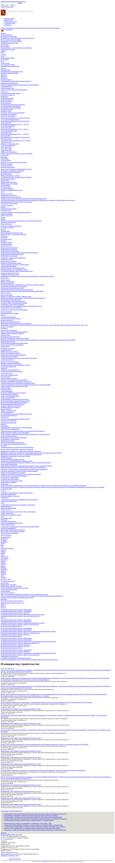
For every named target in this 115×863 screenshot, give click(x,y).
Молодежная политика (8, 524)
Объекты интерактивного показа (11, 515)
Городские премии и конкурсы (10, 496)
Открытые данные (6, 242)
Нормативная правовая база (9, 83)
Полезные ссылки (6, 79)
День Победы (8, 29)
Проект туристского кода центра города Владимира (16, 153)
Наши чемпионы (6, 506)
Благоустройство (6, 409)
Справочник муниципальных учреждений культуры (17, 493)
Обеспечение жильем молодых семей (12, 288)
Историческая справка (7, 58)
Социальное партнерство (8, 366)
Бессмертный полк (6, 35)
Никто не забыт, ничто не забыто (11, 39)
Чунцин (3, 564)
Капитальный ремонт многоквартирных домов (15, 401)
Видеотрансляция (6, 244)
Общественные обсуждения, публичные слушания (16, 202)
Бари (2, 545)
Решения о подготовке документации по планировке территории (21, 474)
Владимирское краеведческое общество (13, 104)
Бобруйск (4, 568)
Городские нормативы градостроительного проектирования (19, 471)
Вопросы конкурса (6, 101)
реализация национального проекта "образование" (16, 619)
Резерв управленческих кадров (10, 175)
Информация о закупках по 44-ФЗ (11, 586)
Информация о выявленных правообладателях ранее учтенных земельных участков (26, 466)
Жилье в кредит (5, 293)
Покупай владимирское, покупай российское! (15, 338)
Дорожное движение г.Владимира (11, 406)
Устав (2, 56)
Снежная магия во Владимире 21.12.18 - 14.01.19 (16, 140)
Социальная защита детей (9, 501)
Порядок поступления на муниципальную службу (16, 169)
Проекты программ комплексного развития (14, 402)
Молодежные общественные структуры (13, 530)
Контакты (4, 75)
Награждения (5, 180)
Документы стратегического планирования (14, 310)
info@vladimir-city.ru (7, 854)
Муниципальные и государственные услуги (14, 269)
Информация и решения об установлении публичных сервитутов (21, 451)
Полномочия (5, 158)
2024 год (3, 606)
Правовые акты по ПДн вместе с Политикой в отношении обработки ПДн (24, 198)
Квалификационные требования (11, 172)
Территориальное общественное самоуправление (16, 81)
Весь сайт (6, 5)
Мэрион (3, 551)
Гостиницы (4, 519)
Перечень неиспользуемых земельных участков (15, 365)
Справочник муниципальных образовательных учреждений (19, 499)
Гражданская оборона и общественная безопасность (17, 271)
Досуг (2, 516)
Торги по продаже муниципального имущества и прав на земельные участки (24, 594)
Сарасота (3, 550)
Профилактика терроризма (9, 249)
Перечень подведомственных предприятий (14, 380)
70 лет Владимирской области (10, 119)
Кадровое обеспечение (8, 167)
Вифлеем (3, 572)
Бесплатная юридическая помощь (11, 299)
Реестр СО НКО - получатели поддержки (13, 234)
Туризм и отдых (6, 509)
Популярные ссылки (7, 811)
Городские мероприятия (8, 116)
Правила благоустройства (9, 482)
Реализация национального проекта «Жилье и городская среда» (20, 655)
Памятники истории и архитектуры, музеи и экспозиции (18, 511)
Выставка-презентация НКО (9, 73)
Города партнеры (6, 535)
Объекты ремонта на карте (9, 378)
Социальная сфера (6, 489)
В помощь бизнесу (6, 350)
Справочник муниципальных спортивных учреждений (18, 505)
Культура (3, 491)
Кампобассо (4, 542)
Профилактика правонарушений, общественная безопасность (20, 252)
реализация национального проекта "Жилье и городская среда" (20, 616)
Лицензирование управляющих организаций (14, 399)
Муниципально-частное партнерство (12, 442)
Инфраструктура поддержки (9, 351)
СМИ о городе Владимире (9, 152)
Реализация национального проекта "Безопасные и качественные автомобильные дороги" (28, 631)
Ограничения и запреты (8, 179)
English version (5, 1)
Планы (3, 217)
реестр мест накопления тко (9, 375)
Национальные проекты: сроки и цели (12, 603)
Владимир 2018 (5, 135)
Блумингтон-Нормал (7, 548)
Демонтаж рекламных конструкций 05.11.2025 (15, 419)
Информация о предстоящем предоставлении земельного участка (21, 709)
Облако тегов (18, 811)
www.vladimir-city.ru (7, 839)
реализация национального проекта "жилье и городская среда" (20, 624)
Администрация (6, 160)
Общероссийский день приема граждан (13, 268)
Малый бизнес (8, 20)
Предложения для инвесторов (10, 439)
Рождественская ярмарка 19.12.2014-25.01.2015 (15, 121)
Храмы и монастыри (7, 513)
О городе (3, 54)
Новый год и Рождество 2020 (10, 144)
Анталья (3, 574)
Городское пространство (8, 521)
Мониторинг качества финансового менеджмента (16, 323)
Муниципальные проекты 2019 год (11, 648)
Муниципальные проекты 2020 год (11, 636)
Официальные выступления (9, 183)
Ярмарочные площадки (8, 341)
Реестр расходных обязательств (10, 322)
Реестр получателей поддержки (10, 353)
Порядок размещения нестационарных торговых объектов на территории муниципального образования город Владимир (38, 340)
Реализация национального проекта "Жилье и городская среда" (20, 633)
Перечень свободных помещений (11, 363)
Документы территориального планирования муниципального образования (24, 469)
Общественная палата (7, 88)
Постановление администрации (10, 93)
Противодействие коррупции (10, 251)
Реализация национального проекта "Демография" (16, 630)
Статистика (18, 834)
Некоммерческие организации (10, 66)
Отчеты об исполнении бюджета (11, 318)
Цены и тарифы (5, 388)
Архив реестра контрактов (9, 589)
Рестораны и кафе (6, 518)
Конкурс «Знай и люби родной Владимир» (14, 89)
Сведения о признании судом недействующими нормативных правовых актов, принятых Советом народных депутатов (37, 200)
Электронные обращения (8, 266)
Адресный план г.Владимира (10, 479)
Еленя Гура (4, 556)
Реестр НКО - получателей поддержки (12, 531)
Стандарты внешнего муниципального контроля (16, 212)
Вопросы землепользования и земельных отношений (17, 449)
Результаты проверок (7, 188)
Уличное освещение (7, 412)
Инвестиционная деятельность (10, 429)
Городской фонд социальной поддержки (13, 301)
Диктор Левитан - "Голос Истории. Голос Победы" (16, 48)
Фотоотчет (4, 76)
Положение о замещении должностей (12, 171)
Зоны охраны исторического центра (12, 480)
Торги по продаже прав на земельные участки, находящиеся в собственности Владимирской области (32, 596)
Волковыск (4, 569)
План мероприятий (6, 100)
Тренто (3, 543)
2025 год (3, 604)
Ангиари (3, 540)
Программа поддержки (8, 348)
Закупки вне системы (7, 592)
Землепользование (6, 457)
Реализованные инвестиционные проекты (14, 437)
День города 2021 (6, 147)
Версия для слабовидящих (18, 1)
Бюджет (3, 315)
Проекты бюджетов (7, 320)
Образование (5, 497)
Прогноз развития (6, 311)
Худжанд (3, 577)
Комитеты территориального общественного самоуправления (20, 85)
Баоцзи (3, 566)
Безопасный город (6, 245)
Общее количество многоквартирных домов (14, 386)
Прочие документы (7, 214)
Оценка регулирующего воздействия (12, 345)
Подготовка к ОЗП (6, 373)
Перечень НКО (5, 70)
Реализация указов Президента (10, 336)
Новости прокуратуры (7, 281)
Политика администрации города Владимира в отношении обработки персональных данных (29, 659)
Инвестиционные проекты (9, 436)
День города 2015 (6, 123)
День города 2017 (6, 132)
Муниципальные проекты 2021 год (11, 626)
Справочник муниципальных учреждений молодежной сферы (20, 526)
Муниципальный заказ (8, 581)
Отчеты (3, 219)
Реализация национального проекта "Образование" (16, 628)
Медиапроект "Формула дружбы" (11, 108)
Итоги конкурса (6, 103)
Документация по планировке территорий (14, 476)
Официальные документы (9, 182)
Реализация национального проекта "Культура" (15, 634)
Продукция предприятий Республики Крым (14, 343)
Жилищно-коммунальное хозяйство (12, 371)
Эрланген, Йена (6, 537)
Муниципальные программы (10, 313)
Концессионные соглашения (9, 394)
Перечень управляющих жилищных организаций (16, 381)
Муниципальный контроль (9, 415)
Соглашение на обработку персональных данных (16, 658)
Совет (2, 192)
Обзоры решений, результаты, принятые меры (15, 264)
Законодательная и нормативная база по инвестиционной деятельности (23, 431)
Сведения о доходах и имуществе (11, 197)
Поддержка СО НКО (7, 227)
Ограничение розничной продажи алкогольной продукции (19, 358)
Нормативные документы (9, 208)
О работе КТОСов (6, 86)
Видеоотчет (4, 78)
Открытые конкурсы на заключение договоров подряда (18, 383)
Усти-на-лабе (5, 558)
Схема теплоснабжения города (10, 396)
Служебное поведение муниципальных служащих (16, 177)
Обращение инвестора (7, 441)
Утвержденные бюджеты (8, 317)
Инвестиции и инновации (9, 330)
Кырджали (4, 559)
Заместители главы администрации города (14, 162)
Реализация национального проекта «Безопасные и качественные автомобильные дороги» (28, 653)
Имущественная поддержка (9, 356)
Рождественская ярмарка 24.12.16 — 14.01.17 (14, 129)
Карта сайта (10, 834)
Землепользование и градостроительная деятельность (17, 447)
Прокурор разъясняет (7, 283)
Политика (45, 861)
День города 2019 (6, 142)
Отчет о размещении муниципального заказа (14, 588)
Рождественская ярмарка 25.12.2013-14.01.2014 (15, 118)
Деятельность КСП (6, 215)
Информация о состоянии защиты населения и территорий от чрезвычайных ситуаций (27, 276)
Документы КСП (6, 210)
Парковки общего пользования (10, 407)
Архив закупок (5, 591)
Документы (7, 25)
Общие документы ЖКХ (8, 410)
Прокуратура (5, 278)
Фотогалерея (5, 44)
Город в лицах (5, 63)
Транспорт (4, 368)
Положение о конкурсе (8, 95)
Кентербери (4, 538)
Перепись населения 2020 (9, 420)
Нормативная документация (9, 656)
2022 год (3, 617)
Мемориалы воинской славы (9, 43)
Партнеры (4, 599)
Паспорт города (5, 335)
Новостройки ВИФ (7, 295)
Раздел (13, 5)
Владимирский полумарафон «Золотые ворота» (15, 137)
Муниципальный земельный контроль (12, 459)
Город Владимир (9, 18)
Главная (3, 28)
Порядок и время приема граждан (11, 263)
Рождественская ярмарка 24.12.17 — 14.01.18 (14, 134)
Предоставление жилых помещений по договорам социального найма (22, 285)
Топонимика (4, 484)
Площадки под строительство (51, 28)
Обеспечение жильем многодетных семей (13, 286)
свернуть (3, 833)
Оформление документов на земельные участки (15, 456)
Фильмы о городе (6, 111)
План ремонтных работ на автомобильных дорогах (16, 414)
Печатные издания (6, 109)
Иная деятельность (6, 224)
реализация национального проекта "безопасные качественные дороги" (23, 623)
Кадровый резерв (6, 174)
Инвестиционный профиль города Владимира (15, 432)
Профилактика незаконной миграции (12, 254)
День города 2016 (6, 127)
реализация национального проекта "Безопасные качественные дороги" (23, 614)
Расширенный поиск (7, 7)
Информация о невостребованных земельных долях (17, 461)
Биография (4, 157)
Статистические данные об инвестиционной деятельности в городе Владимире (25, 434)
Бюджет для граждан (7, 326)
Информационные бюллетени (10, 273)
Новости (3, 33)
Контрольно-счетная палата (9, 203)
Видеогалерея (5, 46)
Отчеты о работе (6, 187)
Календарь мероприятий (8, 494)
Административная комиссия (10, 370)
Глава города (5, 155)
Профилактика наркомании (9, 247)
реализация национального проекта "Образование (16, 609)
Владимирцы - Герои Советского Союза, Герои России (17, 38)
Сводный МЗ (5, 583)
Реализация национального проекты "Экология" (16, 644)
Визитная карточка (6, 164)
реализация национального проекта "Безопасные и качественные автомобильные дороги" (28, 641)
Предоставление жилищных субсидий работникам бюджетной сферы (22, 291)
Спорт (3, 503)
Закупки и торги (6, 579)
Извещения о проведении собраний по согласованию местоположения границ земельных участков (31, 453)
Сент (2, 546)
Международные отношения (9, 533)
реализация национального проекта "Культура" (15, 613)
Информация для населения (9, 256)
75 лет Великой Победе (8, 145)
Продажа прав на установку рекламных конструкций (17, 597)
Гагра (2, 576)
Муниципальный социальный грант (12, 71)
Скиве (3, 555)
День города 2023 (6, 150)
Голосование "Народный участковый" (12, 304)
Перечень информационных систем (12, 190)
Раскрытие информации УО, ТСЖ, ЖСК (13, 393)
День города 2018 (6, 139)
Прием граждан (5, 280)
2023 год (3, 607)
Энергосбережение (6, 391)
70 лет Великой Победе (8, 64)
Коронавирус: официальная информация (13, 258)
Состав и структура (7, 165)
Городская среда (6, 376)
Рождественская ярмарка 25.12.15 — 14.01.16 (14, 124)
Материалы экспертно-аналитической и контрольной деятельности (21, 221)
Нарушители (5, 417)
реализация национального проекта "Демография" (16, 611)
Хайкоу (3, 561)
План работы (5, 426)
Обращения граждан (10, 21)
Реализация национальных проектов (12, 601)
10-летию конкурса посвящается (10, 106)
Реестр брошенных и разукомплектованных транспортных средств (21, 306)
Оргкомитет (4, 96)
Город (2, 52)
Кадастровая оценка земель (9, 464)
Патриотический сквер (8, 49)
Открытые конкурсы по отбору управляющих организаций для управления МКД (26, 384)
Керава (3, 553)
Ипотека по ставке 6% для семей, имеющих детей (16, 296)
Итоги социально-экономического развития (14, 332)
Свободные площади (34, 28)
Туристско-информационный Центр (12, 523)
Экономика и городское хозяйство (16, 28)
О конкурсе (4, 91)
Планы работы (5, 185)
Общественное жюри (7, 98)
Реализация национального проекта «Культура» (15, 651)
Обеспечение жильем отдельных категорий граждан (17, 289)
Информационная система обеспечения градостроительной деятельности (23, 467)
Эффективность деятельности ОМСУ (12, 333)
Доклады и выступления (8, 222)
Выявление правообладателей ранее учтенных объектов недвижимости (23, 298)
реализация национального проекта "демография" (16, 621)
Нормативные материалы (8, 422)
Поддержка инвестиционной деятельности (14, 444)
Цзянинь (3, 563)
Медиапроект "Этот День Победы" (11, 41)
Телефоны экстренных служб (10, 274)
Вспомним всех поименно (9, 36)
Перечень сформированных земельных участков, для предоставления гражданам (25, 462)
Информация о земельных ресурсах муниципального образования (21, 454)
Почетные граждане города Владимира (13, 112)
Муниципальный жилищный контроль (13, 404)
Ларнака (3, 571)
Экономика (4, 328)
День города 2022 (6, 148)
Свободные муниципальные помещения (13, 355)
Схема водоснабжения (7, 397)
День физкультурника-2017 (9, 131)
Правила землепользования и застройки (13, 472)
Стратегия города (9, 23)
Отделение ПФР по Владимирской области (14, 303)
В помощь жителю (6, 389)
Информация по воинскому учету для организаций (16, 427)
